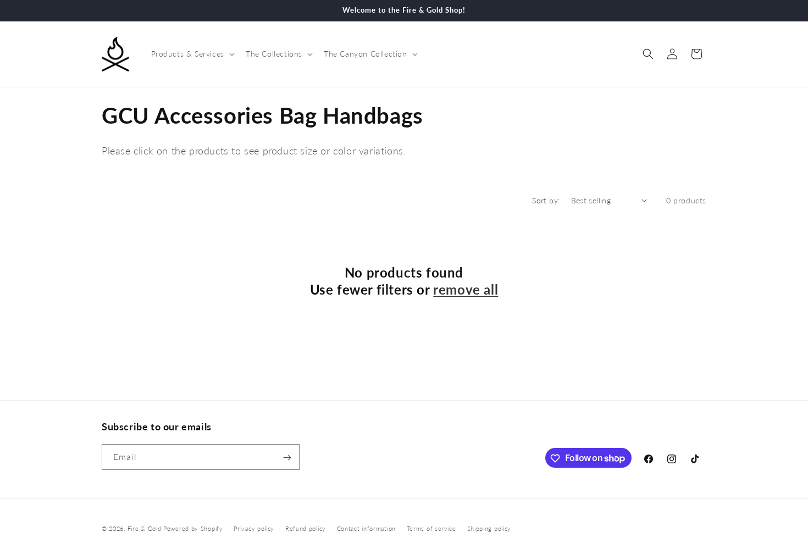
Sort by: (546, 200)
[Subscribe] (287, 457)
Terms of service (431, 527)
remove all (465, 289)
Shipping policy (489, 527)
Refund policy (305, 527)
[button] (192, 53)
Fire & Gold (145, 528)
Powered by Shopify (193, 528)
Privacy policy (254, 527)
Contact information (366, 527)
